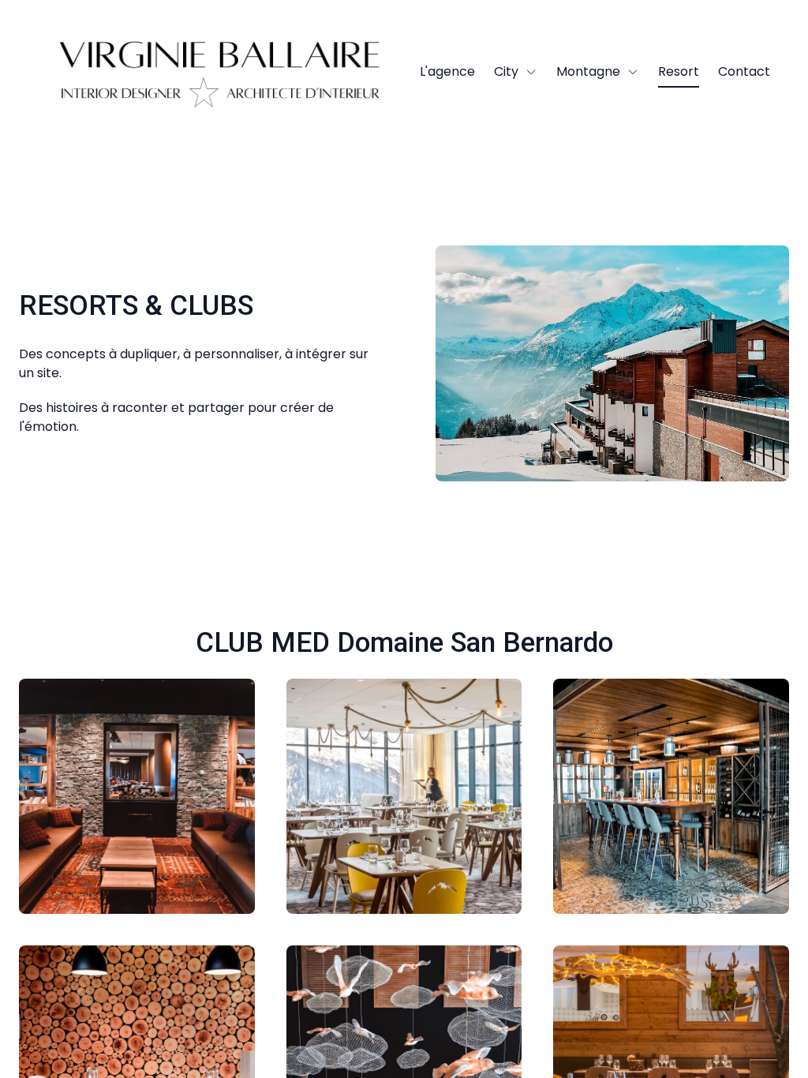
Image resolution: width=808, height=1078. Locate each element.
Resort (678, 71)
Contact (744, 71)
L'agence (447, 71)
